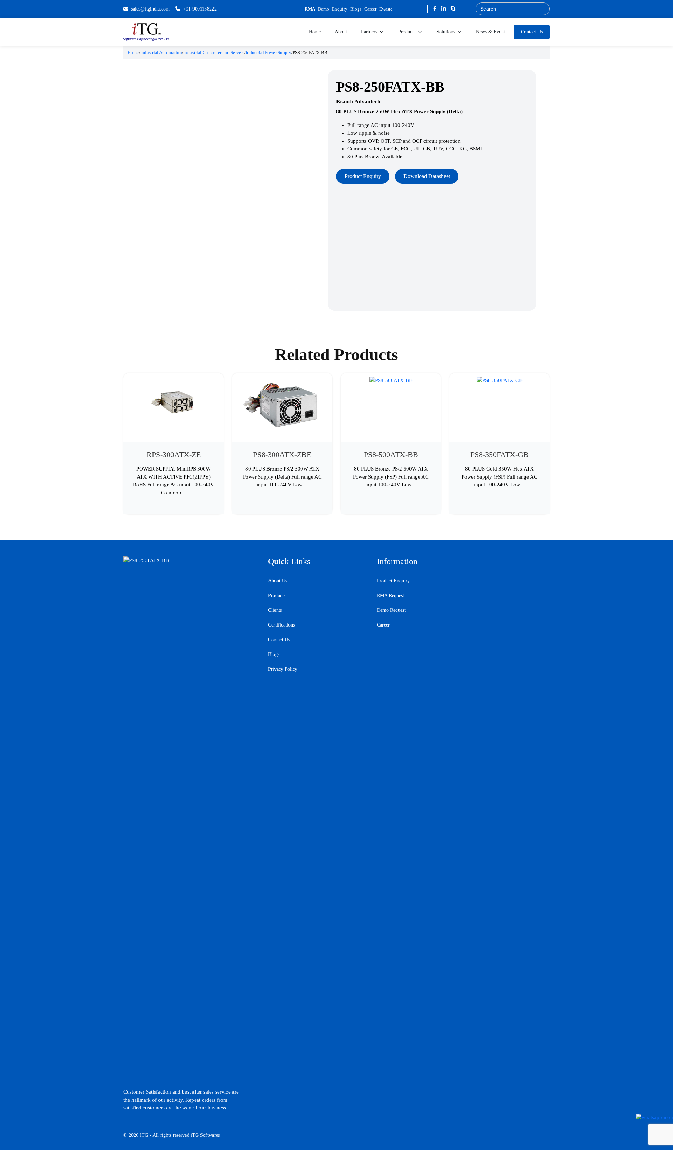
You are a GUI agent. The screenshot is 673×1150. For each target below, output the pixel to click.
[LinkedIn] (444, 9)
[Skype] (453, 9)
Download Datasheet (426, 176)
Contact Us (532, 31)
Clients (275, 610)
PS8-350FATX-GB (499, 454)
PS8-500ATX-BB (391, 454)
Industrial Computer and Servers (213, 52)
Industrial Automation (161, 52)
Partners (369, 31)
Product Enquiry (363, 176)
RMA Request (390, 595)
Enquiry (339, 9)
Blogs (355, 9)
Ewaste (386, 9)
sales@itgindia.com (150, 9)
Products (406, 31)
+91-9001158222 (200, 9)
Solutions (445, 31)
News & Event (490, 31)
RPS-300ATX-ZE (174, 454)
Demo (323, 9)
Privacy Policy (282, 669)
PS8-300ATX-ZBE (282, 454)
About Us (277, 580)
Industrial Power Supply (268, 52)
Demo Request (391, 610)
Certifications (281, 625)
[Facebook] (435, 9)
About (341, 31)
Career (370, 9)
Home (315, 31)
